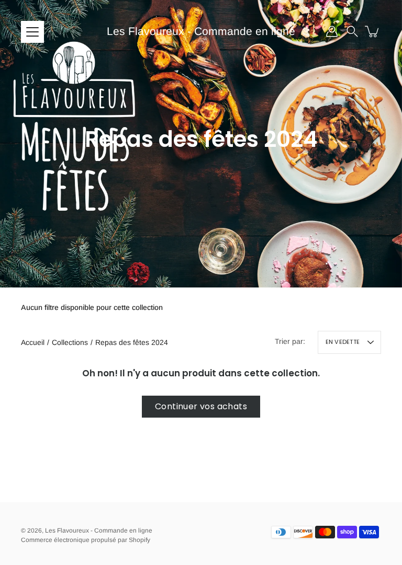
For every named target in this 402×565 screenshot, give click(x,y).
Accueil (32, 342)
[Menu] (32, 32)
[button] (352, 31)
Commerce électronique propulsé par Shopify (85, 540)
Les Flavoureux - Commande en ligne (201, 31)
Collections (70, 342)
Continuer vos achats (201, 406)
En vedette (343, 342)
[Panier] (372, 31)
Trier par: (290, 341)
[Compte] (331, 31)
